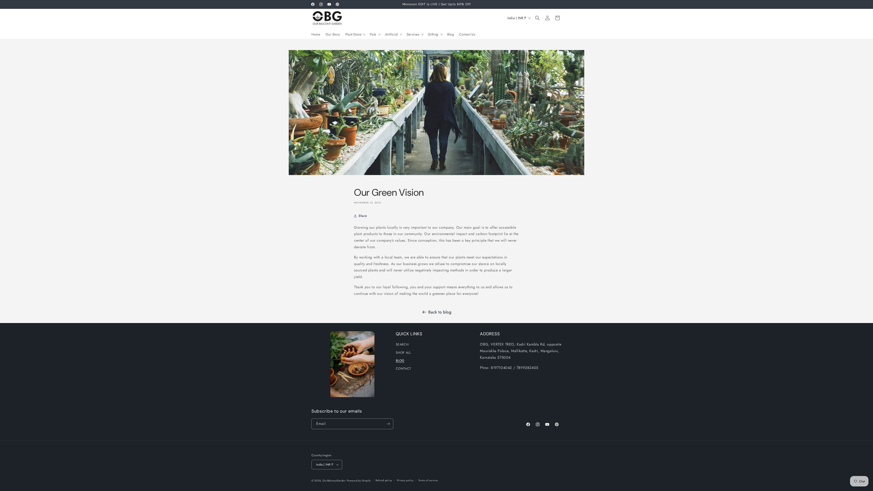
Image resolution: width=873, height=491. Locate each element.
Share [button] (363, 215)
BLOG (400, 360)
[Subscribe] (388, 423)
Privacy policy (405, 480)
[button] (355, 34)
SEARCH (402, 344)
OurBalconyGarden (334, 480)
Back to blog (439, 312)
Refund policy (384, 480)
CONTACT (403, 368)
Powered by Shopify (359, 480)
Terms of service (428, 480)
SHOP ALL (403, 352)
